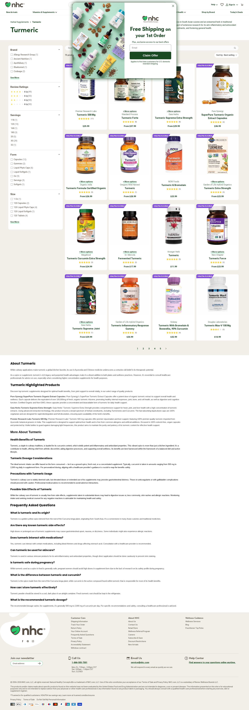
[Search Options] (236, 48)
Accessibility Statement (80, 645)
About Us (132, 621)
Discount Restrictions (137, 641)
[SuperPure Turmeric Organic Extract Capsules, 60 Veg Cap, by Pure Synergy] (217, 85)
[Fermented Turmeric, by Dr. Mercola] (130, 225)
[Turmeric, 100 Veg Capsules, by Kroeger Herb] (174, 225)
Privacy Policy (76, 641)
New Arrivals (133, 645)
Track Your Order (78, 625)
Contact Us (133, 625)
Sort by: (225, 55)
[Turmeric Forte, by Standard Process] (130, 85)
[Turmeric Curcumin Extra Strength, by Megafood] (86, 225)
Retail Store (133, 628)
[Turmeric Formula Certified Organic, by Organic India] (86, 155)
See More (14, 78)
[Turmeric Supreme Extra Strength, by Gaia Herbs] (174, 85)
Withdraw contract (78, 648)
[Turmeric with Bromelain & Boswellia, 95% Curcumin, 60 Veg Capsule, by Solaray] (174, 295)
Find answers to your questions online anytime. (212, 662)
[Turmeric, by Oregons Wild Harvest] (130, 155)
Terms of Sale (76, 638)
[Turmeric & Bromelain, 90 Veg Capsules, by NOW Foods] (174, 155)
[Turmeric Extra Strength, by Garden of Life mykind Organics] (217, 155)
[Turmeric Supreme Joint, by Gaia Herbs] (86, 295)
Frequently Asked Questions (82, 635)
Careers (131, 635)
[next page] (166, 348)
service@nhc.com (140, 662)
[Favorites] (222, 4)
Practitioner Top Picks (194, 628)
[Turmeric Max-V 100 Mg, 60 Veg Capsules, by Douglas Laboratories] (217, 295)
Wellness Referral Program (139, 631)
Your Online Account (79, 631)
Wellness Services (192, 621)
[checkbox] (35, 54)
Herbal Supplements (19, 22)
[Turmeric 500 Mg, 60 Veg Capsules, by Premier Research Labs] (86, 85)
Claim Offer (150, 55)
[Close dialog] (173, 6)
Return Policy (76, 628)
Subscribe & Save (135, 638)
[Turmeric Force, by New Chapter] (217, 225)
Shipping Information (79, 621)
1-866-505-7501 (79, 662)
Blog (187, 625)
